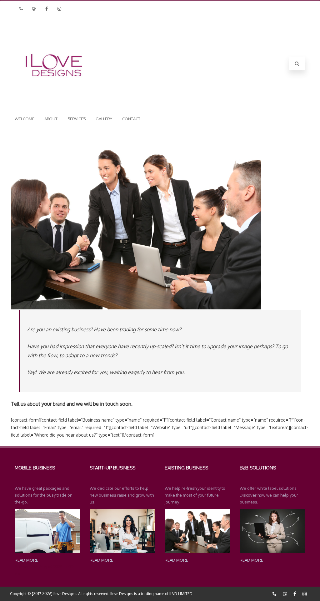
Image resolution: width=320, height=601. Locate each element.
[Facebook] (46, 9)
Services (77, 118)
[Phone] (21, 9)
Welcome (24, 118)
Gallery (104, 118)
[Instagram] (59, 9)
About (51, 118)
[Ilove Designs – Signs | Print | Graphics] (54, 100)
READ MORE (26, 560)
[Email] (34, 9)
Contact (131, 118)
